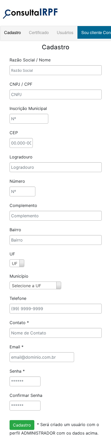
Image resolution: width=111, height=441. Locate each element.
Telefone (18, 298)
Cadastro (12, 32)
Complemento (23, 205)
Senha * (17, 371)
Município (19, 276)
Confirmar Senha (26, 395)
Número (17, 181)
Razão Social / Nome (30, 59)
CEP (14, 132)
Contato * (19, 322)
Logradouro (21, 156)
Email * (16, 346)
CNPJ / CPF (21, 84)
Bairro (15, 229)
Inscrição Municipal (28, 108)
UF (12, 253)
